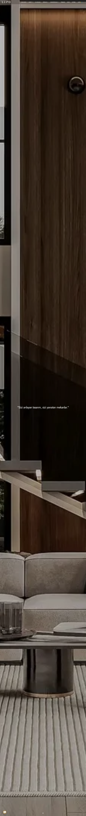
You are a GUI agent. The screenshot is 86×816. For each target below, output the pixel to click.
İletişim (73, 2)
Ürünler (45, 2)
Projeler (63, 2)
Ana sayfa (23, 2)
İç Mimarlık (38, 2)
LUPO (80, 2)
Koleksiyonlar (53, 2)
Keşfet (30, 2)
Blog (68, 2)
